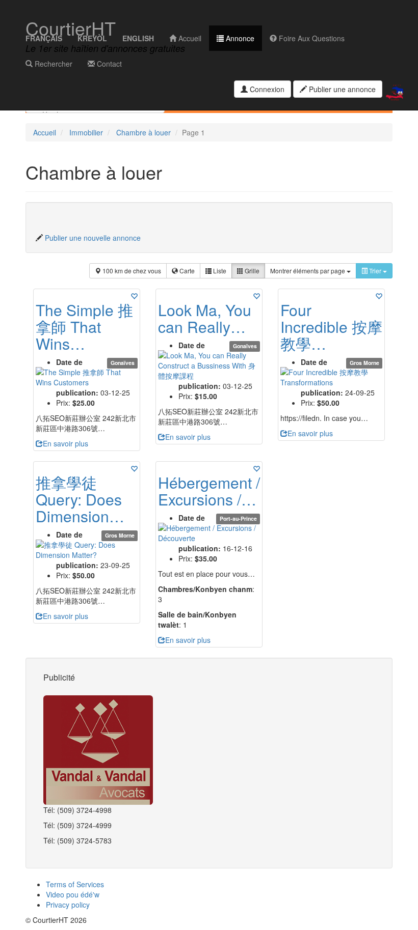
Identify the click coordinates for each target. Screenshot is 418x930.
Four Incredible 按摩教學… (331, 326)
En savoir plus (65, 443)
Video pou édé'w (72, 894)
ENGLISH (138, 38)
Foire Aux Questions (311, 38)
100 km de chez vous (131, 270)
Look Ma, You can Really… (204, 318)
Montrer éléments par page (308, 270)
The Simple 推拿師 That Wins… (84, 326)
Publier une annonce (341, 89)
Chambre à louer (143, 132)
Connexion (266, 89)
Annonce (239, 38)
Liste (219, 270)
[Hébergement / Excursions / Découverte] (209, 533)
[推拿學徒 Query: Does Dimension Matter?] (87, 550)
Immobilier (86, 132)
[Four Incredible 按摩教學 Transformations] (331, 377)
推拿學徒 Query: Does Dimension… (80, 499)
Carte (186, 270)
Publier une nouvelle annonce (93, 238)
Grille (251, 270)
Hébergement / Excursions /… (209, 490)
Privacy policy (68, 904)
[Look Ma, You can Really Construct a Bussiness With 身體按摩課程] (209, 365)
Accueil (188, 38)
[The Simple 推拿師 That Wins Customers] (87, 377)
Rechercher (52, 64)
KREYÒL (92, 38)
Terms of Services (75, 884)
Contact (108, 64)
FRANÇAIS (43, 38)
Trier (375, 270)
